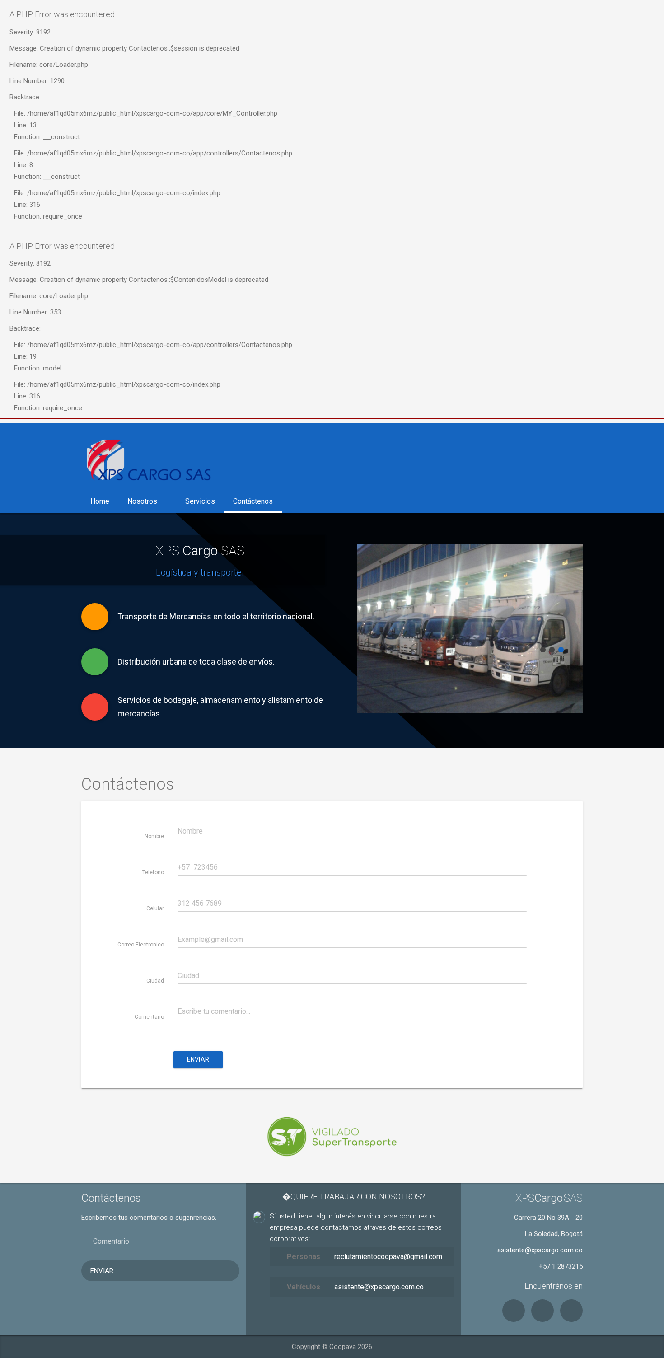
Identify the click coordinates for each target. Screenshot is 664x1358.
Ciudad (155, 981)
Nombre (154, 836)
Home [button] (99, 501)
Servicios (200, 501)
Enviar (198, 1059)
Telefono (153, 872)
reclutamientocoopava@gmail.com (388, 1256)
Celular (155, 908)
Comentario (149, 1017)
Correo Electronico (140, 944)
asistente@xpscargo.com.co (379, 1287)
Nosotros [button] (142, 501)
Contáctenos (253, 501)
